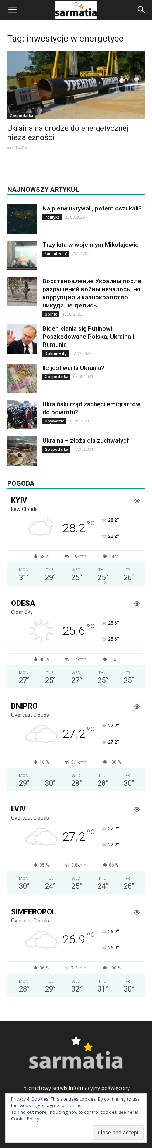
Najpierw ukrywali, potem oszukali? (92, 208)
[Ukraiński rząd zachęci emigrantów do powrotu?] (22, 414)
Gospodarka (21, 115)
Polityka (52, 217)
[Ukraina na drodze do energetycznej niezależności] (76, 85)
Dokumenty (55, 353)
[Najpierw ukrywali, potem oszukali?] (22, 219)
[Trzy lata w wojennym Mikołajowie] (22, 255)
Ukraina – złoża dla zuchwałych (86, 440)
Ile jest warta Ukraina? (73, 367)
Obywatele (54, 421)
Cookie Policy (25, 1119)
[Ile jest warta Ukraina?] (22, 378)
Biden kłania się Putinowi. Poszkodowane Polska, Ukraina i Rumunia (88, 336)
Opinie (51, 314)
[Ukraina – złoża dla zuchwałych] (22, 451)
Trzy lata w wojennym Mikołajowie (90, 244)
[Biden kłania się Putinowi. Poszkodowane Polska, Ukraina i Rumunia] (22, 339)
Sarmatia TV (56, 253)
